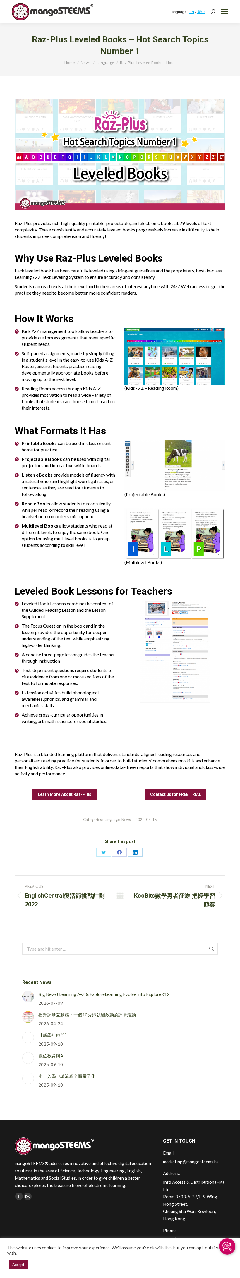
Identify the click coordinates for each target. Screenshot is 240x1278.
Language (112, 819)
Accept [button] (18, 1264)
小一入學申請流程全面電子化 (66, 1076)
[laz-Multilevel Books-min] (174, 533)
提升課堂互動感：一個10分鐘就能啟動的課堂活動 (87, 1014)
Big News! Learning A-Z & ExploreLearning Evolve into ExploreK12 (103, 994)
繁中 (201, 12)
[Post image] (28, 996)
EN (191, 12)
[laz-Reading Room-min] (174, 356)
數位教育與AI (51, 1055)
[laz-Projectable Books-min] (174, 465)
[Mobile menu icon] (224, 11)
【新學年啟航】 (53, 1035)
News (126, 819)
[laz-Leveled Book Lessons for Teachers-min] (175, 651)
